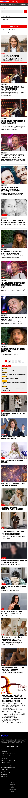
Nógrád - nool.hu (4, 769)
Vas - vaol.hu (4, 776)
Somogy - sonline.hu (5, 771)
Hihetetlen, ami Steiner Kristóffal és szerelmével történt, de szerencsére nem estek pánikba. (13, 225)
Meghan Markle (22, 4)
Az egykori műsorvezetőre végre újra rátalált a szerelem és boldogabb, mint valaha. (12, 256)
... (16, 361)
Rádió (12, 791)
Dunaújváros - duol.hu (5, 756)
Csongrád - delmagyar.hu (6, 755)
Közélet (13, 782)
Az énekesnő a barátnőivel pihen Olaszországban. (11, 614)
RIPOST (2, 8)
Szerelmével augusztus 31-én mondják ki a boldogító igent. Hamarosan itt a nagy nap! (12, 322)
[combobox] (13, 16)
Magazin (13, 786)
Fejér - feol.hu (4, 758)
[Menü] (25, 1)
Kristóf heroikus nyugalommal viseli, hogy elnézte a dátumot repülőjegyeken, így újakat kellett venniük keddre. (13, 160)
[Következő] (23, 361)
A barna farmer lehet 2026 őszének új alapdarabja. (14, 537)
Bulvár (13, 787)
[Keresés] (22, 2)
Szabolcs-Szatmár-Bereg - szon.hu (8, 772)
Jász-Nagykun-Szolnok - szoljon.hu (8, 765)
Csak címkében (14, 26)
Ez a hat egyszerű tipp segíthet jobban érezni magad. (12, 643)
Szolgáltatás (13, 789)
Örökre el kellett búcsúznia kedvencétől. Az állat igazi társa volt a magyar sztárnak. (13, 353)
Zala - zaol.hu (4, 779)
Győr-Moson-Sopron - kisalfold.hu (8, 760)
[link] (3, 81)
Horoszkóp (3, 4)
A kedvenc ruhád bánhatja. (10, 590)
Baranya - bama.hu (5, 749)
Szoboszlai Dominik (12, 4)
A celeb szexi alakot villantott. (10, 564)
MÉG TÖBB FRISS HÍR (6, 390)
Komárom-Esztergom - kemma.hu (8, 767)
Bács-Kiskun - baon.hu (6, 748)
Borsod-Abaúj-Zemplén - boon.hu (8, 753)
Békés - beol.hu (4, 751)
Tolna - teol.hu (4, 774)
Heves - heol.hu (4, 764)
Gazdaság (12, 784)
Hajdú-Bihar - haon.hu (5, 762)
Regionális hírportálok (12, 746)
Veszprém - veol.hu (5, 778)
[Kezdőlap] (4, 1)
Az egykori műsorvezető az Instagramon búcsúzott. (12, 60)
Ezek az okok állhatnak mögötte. (12, 672)
